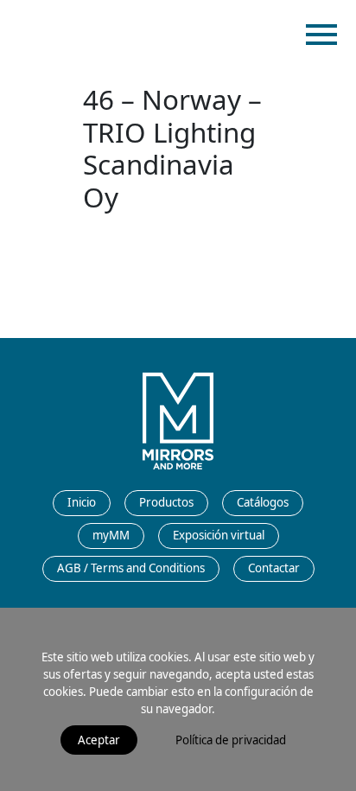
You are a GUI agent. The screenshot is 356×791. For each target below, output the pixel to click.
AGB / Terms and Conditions (131, 568)
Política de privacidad (230, 740)
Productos (166, 502)
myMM (111, 535)
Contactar (274, 568)
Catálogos (263, 502)
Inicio (81, 502)
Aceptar (99, 740)
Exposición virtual (218, 535)
